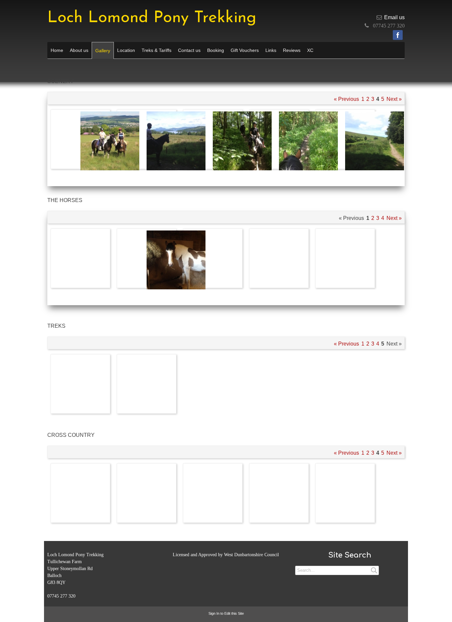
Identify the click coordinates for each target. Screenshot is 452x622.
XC (310, 50)
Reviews (291, 50)
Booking (215, 50)
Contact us (189, 50)
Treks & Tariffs (156, 50)
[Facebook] (397, 35)
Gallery (102, 50)
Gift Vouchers (245, 50)
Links (270, 50)
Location (126, 50)
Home (57, 50)
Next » (394, 99)
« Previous (346, 99)
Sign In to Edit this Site (226, 613)
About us (79, 50)
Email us (394, 17)
